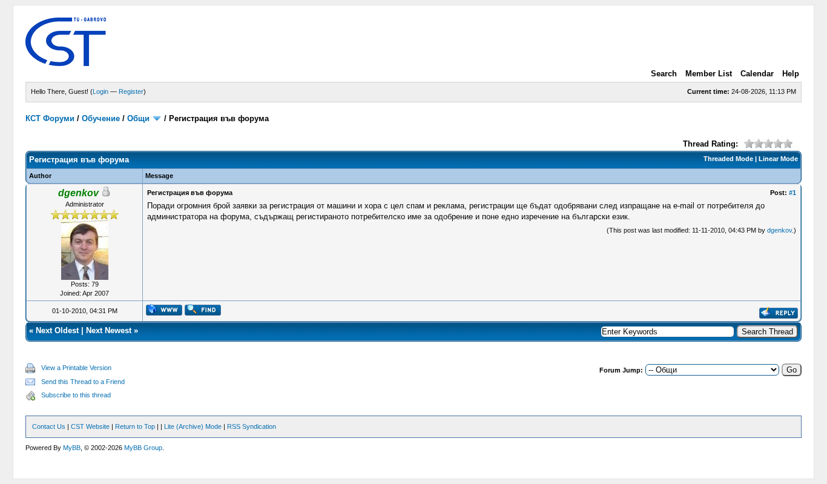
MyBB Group (143, 447)
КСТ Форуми (49, 118)
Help (790, 73)
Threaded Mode (728, 158)
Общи (138, 118)
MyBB (72, 447)
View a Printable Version (76, 367)
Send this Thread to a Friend (83, 381)
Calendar (757, 73)
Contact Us (48, 426)
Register (131, 91)
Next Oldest (57, 330)
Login (100, 91)
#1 (792, 192)
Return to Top (135, 426)
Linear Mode (778, 158)
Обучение (101, 118)
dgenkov (779, 230)
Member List (708, 73)
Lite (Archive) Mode (193, 426)
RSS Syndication (251, 426)
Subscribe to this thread (76, 395)
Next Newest (108, 330)
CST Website (90, 426)
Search (664, 73)
